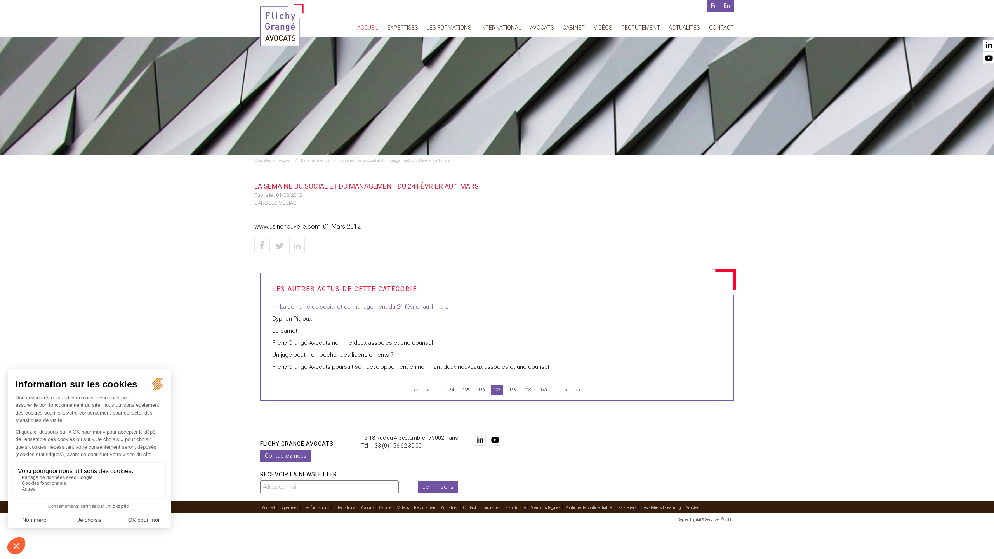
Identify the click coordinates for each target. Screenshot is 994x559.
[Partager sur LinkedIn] (297, 245)
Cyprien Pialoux (292, 318)
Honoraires (490, 507)
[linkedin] (480, 440)
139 (528, 390)
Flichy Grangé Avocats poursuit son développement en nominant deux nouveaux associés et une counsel (410, 366)
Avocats (542, 27)
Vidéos (603, 27)
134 (450, 390)
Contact (721, 27)
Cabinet (574, 27)
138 (512, 390)
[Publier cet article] (279, 245)
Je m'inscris (438, 486)
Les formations (449, 27)
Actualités (684, 27)
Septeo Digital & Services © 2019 (706, 519)
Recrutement (640, 27)
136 (481, 390)
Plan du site (515, 507)
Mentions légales (545, 507)
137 (497, 390)
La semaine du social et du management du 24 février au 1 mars (394, 160)
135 (465, 390)
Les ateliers (626, 507)
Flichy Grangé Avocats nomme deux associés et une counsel (352, 342)
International (500, 27)
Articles (692, 507)
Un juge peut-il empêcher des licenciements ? (333, 354)
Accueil (367, 27)
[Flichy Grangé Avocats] (282, 24)
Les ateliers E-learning (661, 507)
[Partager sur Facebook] (262, 245)
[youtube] (494, 440)
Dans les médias (315, 160)
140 (543, 390)
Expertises (402, 27)
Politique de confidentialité (588, 507)
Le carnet (284, 330)
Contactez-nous (286, 455)
